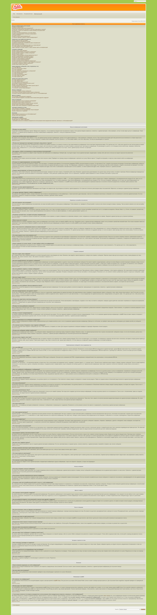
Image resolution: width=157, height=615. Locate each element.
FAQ (14, 13)
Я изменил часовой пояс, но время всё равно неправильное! (26, 42)
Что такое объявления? (17, 73)
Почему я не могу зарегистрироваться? (21, 36)
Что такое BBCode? (16, 67)
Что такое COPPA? (16, 35)
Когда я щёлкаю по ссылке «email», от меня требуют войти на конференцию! (30, 47)
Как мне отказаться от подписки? (19, 110)
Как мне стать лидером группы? (19, 84)
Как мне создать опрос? (17, 54)
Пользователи (19, 13)
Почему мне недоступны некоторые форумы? (22, 57)
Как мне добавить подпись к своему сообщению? (23, 52)
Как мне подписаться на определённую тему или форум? (25, 109)
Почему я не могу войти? (18, 27)
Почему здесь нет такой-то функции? (20, 119)
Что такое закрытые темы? (18, 75)
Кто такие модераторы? (17, 81)
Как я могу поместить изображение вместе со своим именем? (26, 45)
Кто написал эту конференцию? (19, 118)
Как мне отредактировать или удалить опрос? (22, 56)
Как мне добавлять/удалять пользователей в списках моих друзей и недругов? (30, 97)
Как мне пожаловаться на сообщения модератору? (24, 60)
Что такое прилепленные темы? (19, 74)
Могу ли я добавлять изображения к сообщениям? (24, 71)
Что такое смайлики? (17, 69)
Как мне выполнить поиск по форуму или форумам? (24, 100)
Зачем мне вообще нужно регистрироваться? (22, 28)
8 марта (13, 20)
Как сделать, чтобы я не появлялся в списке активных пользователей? (28, 30)
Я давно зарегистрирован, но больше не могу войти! (24, 33)
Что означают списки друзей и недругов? (21, 96)
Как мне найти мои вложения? (19, 115)
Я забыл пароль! (16, 31)
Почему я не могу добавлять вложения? (21, 58)
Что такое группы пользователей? (20, 82)
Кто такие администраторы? (18, 79)
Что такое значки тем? (17, 76)
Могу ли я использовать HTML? (19, 68)
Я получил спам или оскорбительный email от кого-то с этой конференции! (29, 93)
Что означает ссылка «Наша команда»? (21, 87)
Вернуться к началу (16, 133)
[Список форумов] (17, 8)
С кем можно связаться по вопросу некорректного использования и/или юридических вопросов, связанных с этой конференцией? (42, 120)
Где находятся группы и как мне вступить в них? (23, 83)
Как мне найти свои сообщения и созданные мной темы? (25, 105)
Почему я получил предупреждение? (20, 59)
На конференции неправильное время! (21, 41)
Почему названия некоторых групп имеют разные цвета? (25, 85)
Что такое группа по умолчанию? (19, 86)
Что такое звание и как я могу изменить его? (22, 46)
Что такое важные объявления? (19, 72)
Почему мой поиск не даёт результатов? (21, 102)
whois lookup (107, 595)
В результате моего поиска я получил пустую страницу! (25, 103)
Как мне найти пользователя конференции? (22, 104)
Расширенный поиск (28, 13)
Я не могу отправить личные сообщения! (21, 91)
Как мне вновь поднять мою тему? (20, 64)
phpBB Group (57, 580)
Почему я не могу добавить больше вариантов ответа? (25, 55)
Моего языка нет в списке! (18, 44)
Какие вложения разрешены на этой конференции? (24, 114)
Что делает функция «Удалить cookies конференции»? (25, 37)
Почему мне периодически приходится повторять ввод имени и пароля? (29, 29)
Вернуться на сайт (38, 13)
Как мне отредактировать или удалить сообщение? (24, 51)
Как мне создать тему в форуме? (19, 50)
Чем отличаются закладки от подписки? (21, 108)
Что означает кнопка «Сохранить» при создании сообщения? (26, 62)
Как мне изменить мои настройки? (20, 40)
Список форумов (16, 17)
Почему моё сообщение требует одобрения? (22, 63)
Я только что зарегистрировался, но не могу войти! (24, 32)
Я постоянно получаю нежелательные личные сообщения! (26, 92)
